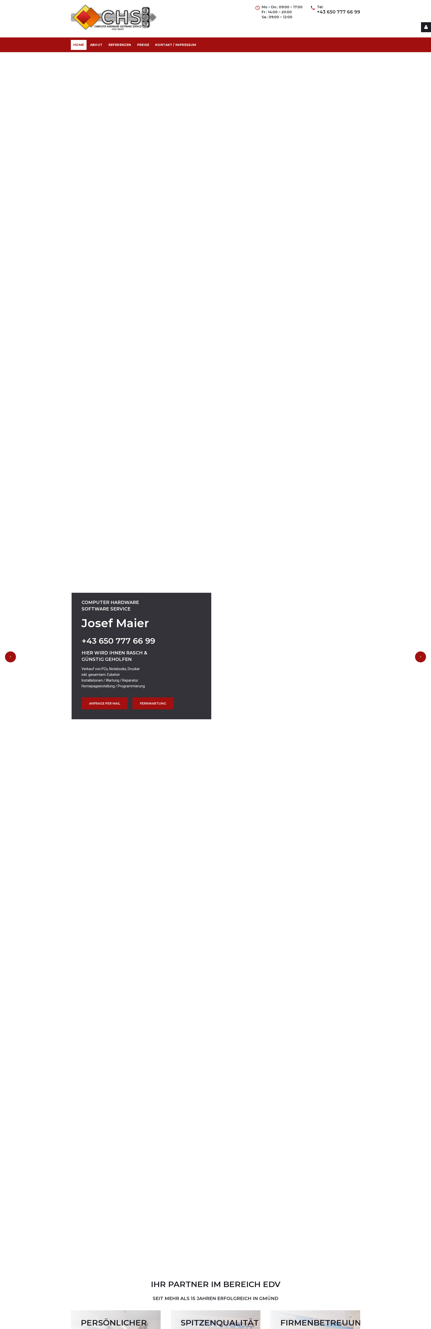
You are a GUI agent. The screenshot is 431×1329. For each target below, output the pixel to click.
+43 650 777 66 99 (338, 12)
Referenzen (119, 45)
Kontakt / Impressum (175, 45)
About (96, 45)
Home (78, 45)
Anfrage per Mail (104, 703)
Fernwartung (153, 703)
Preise (143, 45)
